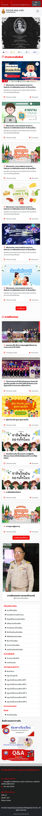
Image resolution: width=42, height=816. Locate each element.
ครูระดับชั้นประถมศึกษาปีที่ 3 (17, 688)
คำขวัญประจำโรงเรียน (14, 627)
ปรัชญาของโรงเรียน (14, 623)
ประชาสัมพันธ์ (9, 654)
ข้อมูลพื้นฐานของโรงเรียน (16, 619)
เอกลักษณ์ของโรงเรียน (15, 649)
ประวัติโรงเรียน (12, 610)
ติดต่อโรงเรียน (12, 714)
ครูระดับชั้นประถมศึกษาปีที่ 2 (17, 684)
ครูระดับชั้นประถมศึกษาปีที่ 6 (17, 701)
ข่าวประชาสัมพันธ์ (13, 658)
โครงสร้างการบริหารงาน (15, 614)
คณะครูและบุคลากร (11, 667)
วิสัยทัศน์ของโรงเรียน (14, 636)
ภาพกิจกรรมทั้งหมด (21, 537)
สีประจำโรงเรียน (12, 641)
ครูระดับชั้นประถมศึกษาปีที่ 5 (16, 697)
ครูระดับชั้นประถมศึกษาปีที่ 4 (17, 693)
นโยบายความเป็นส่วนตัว (21, 814)
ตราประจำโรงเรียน (13, 645)
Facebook (4, 5)
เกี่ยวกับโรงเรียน (10, 606)
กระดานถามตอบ (10, 706)
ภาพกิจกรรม (11, 662)
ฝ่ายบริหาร (10, 671)
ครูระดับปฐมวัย (12, 675)
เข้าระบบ (35, 3)
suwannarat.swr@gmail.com (20, 5)
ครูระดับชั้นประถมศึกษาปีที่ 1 (16, 680)
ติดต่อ (6, 710)
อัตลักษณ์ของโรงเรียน (15, 632)
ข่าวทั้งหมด (21, 308)
